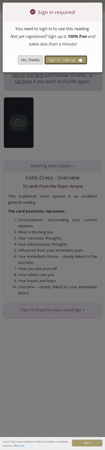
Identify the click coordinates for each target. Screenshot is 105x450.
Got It (87, 443)
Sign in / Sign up (63, 59)
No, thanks (30, 59)
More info (19, 445)
